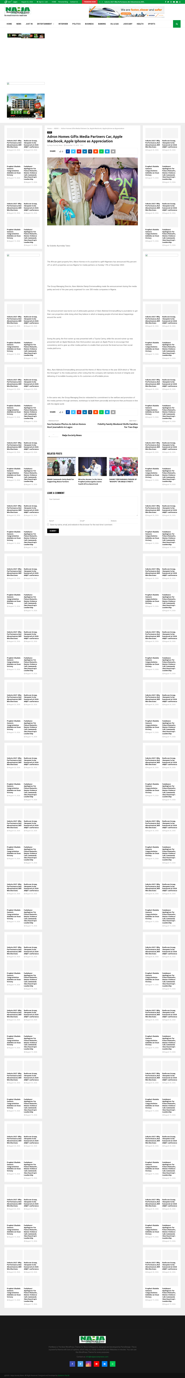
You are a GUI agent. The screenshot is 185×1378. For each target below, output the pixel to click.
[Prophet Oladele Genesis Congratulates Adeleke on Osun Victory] (15, 159)
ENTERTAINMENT (44, 24)
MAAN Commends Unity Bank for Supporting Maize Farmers (60, 480)
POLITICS (76, 24)
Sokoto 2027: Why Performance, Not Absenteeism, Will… (124, 2)
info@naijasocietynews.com (97, 1357)
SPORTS (151, 24)
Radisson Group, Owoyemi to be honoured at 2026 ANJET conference (31, 143)
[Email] (177, 2)
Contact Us (74, 2)
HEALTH (140, 24)
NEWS (18, 24)
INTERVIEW (63, 24)
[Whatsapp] (180, 2)
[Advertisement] (92, 60)
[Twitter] (168, 2)
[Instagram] (171, 2)
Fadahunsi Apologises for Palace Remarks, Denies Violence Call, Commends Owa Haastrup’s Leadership (30, 173)
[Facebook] (165, 2)
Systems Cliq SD (63, 1375)
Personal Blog (63, 2)
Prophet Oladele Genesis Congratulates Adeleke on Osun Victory (14, 170)
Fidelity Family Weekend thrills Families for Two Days (118, 425)
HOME (54, 2)
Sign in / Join (43, 2)
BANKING (102, 24)
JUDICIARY (127, 24)
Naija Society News (56, 145)
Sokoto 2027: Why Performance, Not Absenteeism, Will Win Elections (14, 143)
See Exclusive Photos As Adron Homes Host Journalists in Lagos (66, 425)
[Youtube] (174, 2)
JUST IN (29, 24)
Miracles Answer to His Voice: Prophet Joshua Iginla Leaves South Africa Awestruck (90, 481)
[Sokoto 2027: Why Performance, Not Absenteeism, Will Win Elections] (15, 133)
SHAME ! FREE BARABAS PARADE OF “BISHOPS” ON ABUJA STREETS (123, 480)
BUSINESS (89, 24)
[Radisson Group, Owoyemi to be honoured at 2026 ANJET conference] (32, 133)
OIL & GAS (114, 24)
